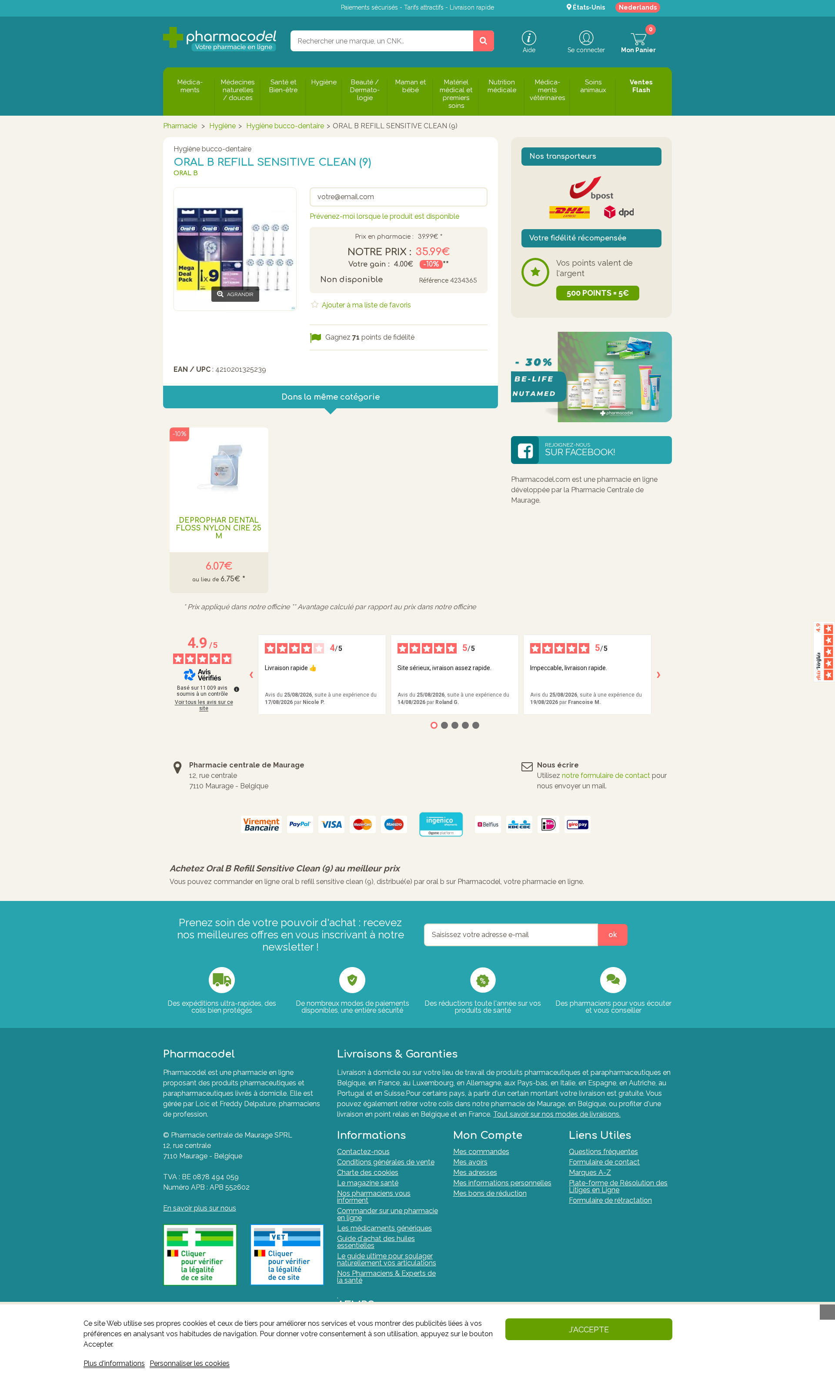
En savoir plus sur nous (199, 1208)
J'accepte (589, 1329)
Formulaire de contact (604, 1162)
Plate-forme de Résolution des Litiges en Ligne (618, 1186)
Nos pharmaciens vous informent (374, 1196)
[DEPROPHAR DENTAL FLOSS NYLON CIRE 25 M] (219, 466)
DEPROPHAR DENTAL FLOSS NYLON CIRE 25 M (218, 528)
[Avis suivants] (658, 675)
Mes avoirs (470, 1162)
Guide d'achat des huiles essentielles (376, 1242)
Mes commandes (481, 1151)
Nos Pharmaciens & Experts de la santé (386, 1276)
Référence (433, 280)
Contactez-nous (363, 1151)
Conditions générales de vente (385, 1162)
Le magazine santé (367, 1183)
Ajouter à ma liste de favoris (365, 305)
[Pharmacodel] (220, 39)
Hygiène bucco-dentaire (285, 126)
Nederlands (638, 7)
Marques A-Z (590, 1172)
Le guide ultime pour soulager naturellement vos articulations (386, 1259)
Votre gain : (369, 264)
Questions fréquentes (603, 1151)
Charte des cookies (367, 1172)
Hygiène (222, 126)
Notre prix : (379, 252)
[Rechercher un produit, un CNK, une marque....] (483, 40)
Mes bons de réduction (490, 1193)
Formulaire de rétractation (610, 1200)
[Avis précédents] (251, 675)
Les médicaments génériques (384, 1228)
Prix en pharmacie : (384, 237)
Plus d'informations (114, 1363)
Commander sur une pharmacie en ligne (387, 1214)
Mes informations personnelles (502, 1183)
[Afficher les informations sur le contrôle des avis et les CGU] (236, 689)
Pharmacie (180, 126)
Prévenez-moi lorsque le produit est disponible (384, 216)
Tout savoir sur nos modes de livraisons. (557, 1114)
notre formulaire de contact (606, 775)
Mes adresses (475, 1172)
